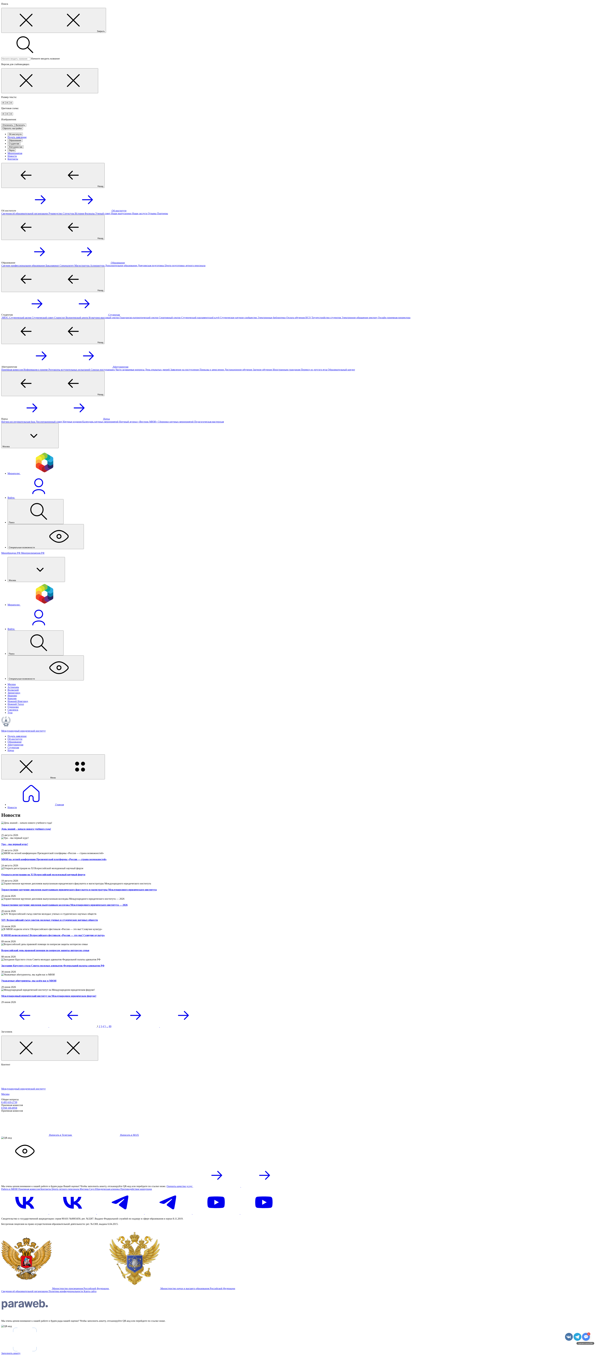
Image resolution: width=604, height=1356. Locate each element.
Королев (12, 698)
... (107, 1026)
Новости (12, 156)
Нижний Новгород (18, 701)
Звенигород (14, 692)
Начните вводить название (45, 58)
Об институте (15, 134)
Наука (11, 150)
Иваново (12, 695)
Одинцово (13, 707)
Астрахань (13, 687)
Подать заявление (17, 137)
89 (110, 1026)
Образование (15, 140)
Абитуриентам (15, 147)
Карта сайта (90, 1291)
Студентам (14, 143)
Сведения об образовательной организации (25, 1291)
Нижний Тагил (16, 704)
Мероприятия (15, 153)
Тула (10, 712)
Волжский (13, 690)
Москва (12, 684)
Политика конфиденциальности (66, 1291)
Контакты (13, 159)
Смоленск (13, 709)
